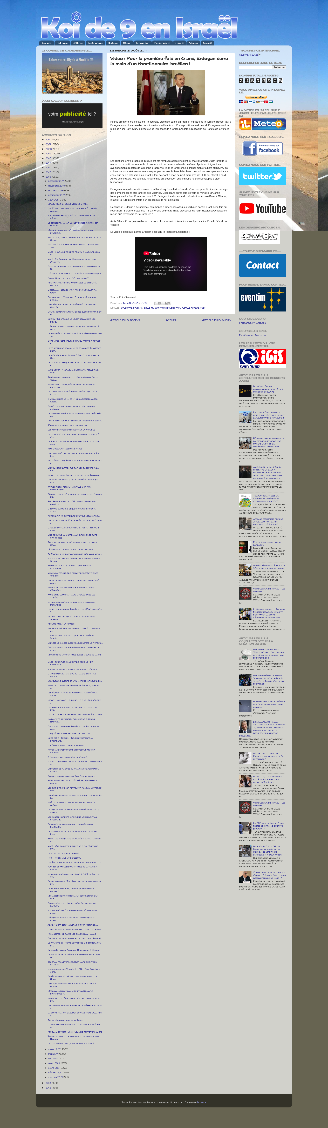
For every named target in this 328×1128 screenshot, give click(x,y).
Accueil (207, 43)
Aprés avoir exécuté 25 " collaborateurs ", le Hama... (72, 978)
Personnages (162, 43)
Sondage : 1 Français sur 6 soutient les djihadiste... (69, 567)
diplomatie (126, 307)
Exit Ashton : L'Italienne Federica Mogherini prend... (72, 298)
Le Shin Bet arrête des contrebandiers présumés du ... (74, 415)
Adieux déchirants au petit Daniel (66, 1019)
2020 (49, 148)
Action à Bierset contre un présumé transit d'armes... (71, 751)
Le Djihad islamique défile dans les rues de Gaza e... (75, 364)
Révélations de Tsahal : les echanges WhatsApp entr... (74, 349)
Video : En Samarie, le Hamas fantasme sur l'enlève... (71, 260)
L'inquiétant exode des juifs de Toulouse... (70, 733)
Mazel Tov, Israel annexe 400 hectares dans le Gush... (74, 239)
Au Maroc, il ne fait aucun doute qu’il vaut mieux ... (75, 553)
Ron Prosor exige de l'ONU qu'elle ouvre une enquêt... (72, 503)
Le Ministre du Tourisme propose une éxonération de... (74, 944)
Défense (78, 43)
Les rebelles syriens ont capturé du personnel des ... (73, 481)
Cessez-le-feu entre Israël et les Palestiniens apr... (73, 728)
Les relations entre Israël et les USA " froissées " (75, 610)
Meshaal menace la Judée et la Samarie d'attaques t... (70, 992)
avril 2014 (54, 1063)
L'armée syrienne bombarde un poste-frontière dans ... (73, 529)
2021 (49, 144)
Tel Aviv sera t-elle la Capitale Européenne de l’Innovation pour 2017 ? (266, 498)
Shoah (127, 43)
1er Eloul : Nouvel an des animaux (66, 745)
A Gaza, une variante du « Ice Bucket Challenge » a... (75, 763)
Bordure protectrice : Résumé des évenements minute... (73, 782)
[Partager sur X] (162, 303)
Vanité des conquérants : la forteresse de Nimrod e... (75, 462)
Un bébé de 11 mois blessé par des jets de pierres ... (75, 642)
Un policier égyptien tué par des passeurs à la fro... (73, 469)
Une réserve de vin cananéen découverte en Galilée (71, 306)
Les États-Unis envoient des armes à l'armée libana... (73, 210)
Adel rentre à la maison (61, 623)
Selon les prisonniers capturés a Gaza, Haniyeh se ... (74, 840)
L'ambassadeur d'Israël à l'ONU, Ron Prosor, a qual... (74, 970)
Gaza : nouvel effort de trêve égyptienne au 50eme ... (72, 904)
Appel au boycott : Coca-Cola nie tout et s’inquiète (75, 1031)
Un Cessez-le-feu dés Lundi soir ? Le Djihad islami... (72, 985)
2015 (49, 172)
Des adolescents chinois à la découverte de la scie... (73, 897)
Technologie (95, 43)
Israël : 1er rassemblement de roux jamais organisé (71, 407)
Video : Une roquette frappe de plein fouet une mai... (73, 847)
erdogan (137, 307)
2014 (49, 176)
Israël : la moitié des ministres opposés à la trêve (75, 714)
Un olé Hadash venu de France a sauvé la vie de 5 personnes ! (268, 756)
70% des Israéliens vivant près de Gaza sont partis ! (72, 868)
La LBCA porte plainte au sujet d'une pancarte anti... (73, 443)
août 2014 (54, 199)
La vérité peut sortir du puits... (64, 853)
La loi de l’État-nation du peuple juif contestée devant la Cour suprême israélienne (268, 415)
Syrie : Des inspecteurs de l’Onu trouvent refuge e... (74, 342)
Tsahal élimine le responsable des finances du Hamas (73, 1037)
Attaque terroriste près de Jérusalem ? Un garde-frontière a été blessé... (268, 521)
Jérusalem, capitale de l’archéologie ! (68, 425)
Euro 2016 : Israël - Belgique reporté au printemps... (70, 739)
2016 (49, 167)
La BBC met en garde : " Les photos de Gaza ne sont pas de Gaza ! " (268, 825)
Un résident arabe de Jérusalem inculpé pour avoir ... (72, 694)
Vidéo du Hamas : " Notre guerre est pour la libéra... (71, 804)
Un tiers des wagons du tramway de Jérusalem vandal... (73, 770)
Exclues (46, 43)
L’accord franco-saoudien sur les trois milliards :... (75, 1014)
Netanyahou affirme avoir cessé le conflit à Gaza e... (72, 284)
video (203, 307)
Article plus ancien (216, 320)
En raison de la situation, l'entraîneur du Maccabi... (70, 825)
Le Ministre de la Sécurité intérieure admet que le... (74, 956)
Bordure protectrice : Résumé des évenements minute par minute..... (269, 704)
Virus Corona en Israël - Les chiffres (269, 590)
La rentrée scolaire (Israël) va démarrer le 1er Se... (75, 335)
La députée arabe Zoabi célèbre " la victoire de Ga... (73, 357)
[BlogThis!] (159, 303)
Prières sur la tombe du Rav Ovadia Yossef (71, 776)
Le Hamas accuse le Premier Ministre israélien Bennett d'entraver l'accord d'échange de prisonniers (269, 613)
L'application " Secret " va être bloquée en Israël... (71, 637)
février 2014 (55, 1072)
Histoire (113, 43)
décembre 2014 (56, 180)
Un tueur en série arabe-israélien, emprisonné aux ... (73, 581)
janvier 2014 (55, 1077)
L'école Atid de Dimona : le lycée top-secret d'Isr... (75, 273)
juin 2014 (53, 1053)
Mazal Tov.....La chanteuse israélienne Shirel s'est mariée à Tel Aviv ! (267, 779)
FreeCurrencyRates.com (252, 322)
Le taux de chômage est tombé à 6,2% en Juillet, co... (74, 875)
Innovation (142, 43)
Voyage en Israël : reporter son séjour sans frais (72, 911)
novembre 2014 (56, 185)
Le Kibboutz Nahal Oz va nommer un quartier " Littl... (73, 833)
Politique (62, 43)
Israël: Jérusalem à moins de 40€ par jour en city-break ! (269, 567)
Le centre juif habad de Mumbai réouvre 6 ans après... (73, 811)
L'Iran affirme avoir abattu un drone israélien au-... (74, 1026)
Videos (193, 43)
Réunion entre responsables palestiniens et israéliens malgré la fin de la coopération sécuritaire (268, 442)
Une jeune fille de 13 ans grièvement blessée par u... (75, 522)
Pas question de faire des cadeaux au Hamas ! (72, 933)
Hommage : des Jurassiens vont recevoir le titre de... (74, 999)
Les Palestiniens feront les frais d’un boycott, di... (74, 862)
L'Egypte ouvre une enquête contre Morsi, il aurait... (71, 510)
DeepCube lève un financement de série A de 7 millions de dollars (268, 389)
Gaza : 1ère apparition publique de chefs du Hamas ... (71, 720)
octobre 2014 (55, 190)
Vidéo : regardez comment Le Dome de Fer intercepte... (70, 663)
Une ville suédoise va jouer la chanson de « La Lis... (73, 454)
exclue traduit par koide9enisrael (162, 307)
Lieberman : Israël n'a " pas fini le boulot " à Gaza (72, 291)
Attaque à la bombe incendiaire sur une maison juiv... (73, 246)
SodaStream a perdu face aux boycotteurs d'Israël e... (71, 589)
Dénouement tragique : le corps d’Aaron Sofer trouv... (73, 378)
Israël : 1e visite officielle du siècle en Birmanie (74, 474)
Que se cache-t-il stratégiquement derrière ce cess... (73, 649)
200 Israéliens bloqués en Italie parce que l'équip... (71, 217)
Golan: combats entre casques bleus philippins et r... (74, 313)
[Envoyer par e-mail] (156, 303)
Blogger (201, 1102)
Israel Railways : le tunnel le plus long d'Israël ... (75, 701)
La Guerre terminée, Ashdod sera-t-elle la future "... (72, 890)
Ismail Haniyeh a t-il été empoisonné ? (69, 278)
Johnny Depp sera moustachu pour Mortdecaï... (73, 924)
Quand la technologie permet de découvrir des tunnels (73, 574)
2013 (49, 1082)
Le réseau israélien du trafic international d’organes (71, 603)
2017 (49, 162)
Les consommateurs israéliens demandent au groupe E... (72, 818)
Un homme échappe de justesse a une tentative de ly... (75, 796)
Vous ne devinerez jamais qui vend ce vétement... (73, 669)
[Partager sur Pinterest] (169, 303)
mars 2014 (54, 1067)
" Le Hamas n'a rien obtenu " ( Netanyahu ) (71, 549)
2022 (49, 139)
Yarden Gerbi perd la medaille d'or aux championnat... (69, 488)
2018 (49, 158)
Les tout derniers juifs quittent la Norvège (71, 429)
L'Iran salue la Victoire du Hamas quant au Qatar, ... (72, 675)
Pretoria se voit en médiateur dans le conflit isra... (72, 543)
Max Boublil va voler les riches (65, 448)
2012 (49, 1087)
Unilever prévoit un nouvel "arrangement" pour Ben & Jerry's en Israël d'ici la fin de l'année (268, 679)
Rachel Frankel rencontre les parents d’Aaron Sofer (74, 560)
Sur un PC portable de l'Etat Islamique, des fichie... (71, 320)
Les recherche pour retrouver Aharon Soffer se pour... (74, 789)
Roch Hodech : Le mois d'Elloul (64, 857)
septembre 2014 (57, 194)
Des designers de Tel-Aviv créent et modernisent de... (74, 882)
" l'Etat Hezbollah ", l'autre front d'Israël (71, 1043)
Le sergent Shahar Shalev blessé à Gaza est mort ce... (73, 224)
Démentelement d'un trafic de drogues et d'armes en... (75, 495)
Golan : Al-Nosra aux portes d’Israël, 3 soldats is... (74, 630)
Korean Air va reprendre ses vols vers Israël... (74, 515)
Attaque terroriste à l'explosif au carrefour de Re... (74, 268)
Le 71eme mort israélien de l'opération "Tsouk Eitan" (72, 393)
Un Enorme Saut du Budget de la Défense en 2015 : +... (75, 1007)
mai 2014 (53, 1058)
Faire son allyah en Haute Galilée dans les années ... (71, 596)
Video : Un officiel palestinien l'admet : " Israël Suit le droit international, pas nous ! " (269, 875)
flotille (186, 307)
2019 (49, 153)
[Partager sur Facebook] (166, 303)
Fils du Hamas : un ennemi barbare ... (267, 543)
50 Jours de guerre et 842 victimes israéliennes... (75, 680)
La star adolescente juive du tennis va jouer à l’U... (73, 435)
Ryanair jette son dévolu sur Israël (68, 757)
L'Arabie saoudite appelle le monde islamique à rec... (73, 327)
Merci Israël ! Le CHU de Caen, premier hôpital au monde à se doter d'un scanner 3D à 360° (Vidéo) (267, 850)
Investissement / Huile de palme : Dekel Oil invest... (75, 929)
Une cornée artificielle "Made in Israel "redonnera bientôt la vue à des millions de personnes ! (268, 653)
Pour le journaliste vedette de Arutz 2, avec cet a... (74, 687)
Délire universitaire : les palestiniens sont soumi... (75, 420)
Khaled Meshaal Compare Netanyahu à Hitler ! (74, 950)
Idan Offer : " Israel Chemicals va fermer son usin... (73, 371)
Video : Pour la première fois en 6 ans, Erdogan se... (74, 253)
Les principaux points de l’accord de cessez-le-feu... (73, 708)
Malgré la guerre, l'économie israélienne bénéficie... (70, 231)
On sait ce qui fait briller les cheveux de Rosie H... (75, 938)
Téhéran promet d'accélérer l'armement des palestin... (72, 963)
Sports (179, 43)
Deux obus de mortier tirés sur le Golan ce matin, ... (74, 656)
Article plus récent (125, 320)
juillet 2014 (55, 1049)
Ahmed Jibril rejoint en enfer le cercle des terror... (71, 618)
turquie (195, 307)
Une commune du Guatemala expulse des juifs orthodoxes (72, 536)
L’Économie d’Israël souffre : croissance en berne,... (71, 919)
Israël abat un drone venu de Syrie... (67, 203)
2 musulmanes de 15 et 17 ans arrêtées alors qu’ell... (73, 400)
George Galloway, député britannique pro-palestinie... (71, 386)
